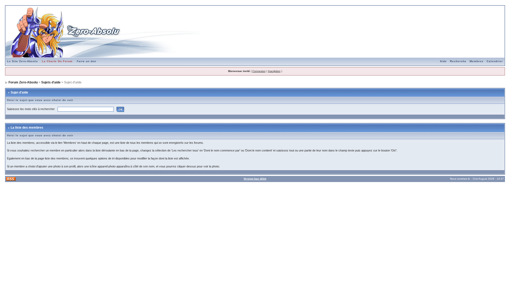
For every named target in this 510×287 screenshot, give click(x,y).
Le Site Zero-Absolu (22, 61)
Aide (443, 61)
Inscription (274, 71)
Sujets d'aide (51, 82)
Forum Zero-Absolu (23, 82)
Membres (476, 61)
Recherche (458, 61)
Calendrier (495, 61)
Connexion (259, 71)
